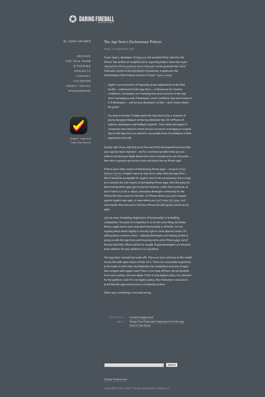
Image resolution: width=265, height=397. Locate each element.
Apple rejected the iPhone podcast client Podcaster (145, 64)
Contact (83, 76)
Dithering (82, 66)
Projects (82, 71)
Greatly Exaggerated (141, 317)
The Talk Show (78, 61)
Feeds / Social (78, 86)
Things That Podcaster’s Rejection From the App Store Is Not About (156, 323)
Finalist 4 (74, 138)
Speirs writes (164, 75)
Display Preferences (115, 379)
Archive (84, 56)
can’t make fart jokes (168, 200)
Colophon (82, 81)
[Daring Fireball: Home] (91, 24)
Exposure (141, 57)
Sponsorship (79, 91)
